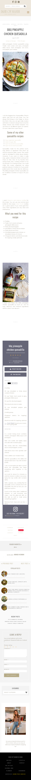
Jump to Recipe (11, 41)
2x (12, 383)
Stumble (20, 532)
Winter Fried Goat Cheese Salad (15, 621)
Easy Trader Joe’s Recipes (16, 574)
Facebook (21, 527)
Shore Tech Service (19, 774)
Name (6, 659)
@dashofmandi (10, 515)
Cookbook (22, 770)
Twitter (10, 530)
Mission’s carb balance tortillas (16, 200)
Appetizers (6, 24)
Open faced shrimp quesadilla (14, 144)
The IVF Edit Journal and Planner (9, 768)
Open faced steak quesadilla (13, 145)
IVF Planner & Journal (15, 619)
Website (6, 669)
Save (21, 530)
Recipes (20, 24)
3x (15, 383)
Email (15, 535)
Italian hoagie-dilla (10, 142)
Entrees (13, 24)
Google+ (10, 532)
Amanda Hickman (17, 360)
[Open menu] (28, 13)
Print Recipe (21, 41)
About (9, 763)
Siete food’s (20, 204)
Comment (7, 648)
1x (9, 383)
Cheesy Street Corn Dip (15, 623)
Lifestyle (22, 760)
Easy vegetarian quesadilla (13, 140)
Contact (22, 763)
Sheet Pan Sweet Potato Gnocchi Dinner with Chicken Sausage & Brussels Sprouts (18, 591)
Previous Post (7, 563)
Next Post (25, 563)
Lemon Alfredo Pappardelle (17, 599)
